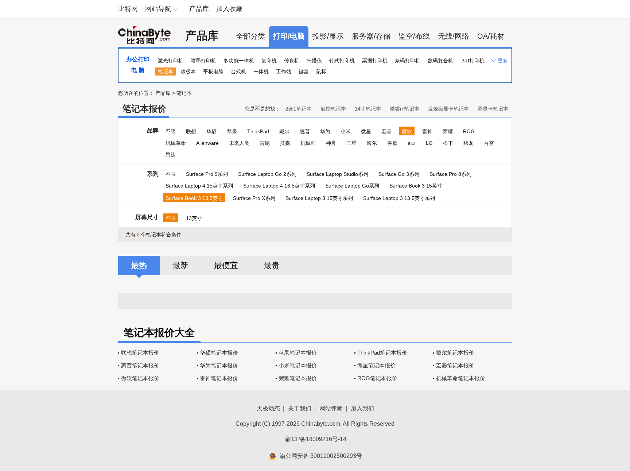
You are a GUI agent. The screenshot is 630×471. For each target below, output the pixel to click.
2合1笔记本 (298, 109)
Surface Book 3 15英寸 (415, 186)
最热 (139, 265)
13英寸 (194, 218)
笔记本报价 (144, 108)
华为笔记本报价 (219, 365)
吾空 (489, 143)
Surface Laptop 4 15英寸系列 (199, 186)
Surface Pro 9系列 (207, 174)
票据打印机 (375, 60)
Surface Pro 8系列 (450, 174)
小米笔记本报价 (298, 365)
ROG (469, 131)
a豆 (412, 143)
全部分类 (250, 36)
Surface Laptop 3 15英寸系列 (319, 198)
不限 (171, 131)
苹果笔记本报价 (298, 353)
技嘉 (285, 143)
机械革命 (176, 143)
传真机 (291, 60)
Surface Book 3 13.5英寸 (194, 198)
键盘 (304, 71)
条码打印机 (407, 60)
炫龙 (468, 143)
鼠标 (321, 71)
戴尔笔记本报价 (455, 353)
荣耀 (448, 131)
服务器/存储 (371, 36)
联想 (191, 131)
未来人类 (239, 143)
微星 (366, 131)
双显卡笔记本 (493, 109)
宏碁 (386, 131)
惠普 (305, 131)
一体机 (261, 71)
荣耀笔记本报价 (298, 378)
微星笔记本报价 (376, 365)
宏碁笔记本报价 (455, 365)
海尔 (372, 143)
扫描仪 (314, 60)
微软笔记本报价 (140, 378)
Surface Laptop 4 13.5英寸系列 (279, 186)
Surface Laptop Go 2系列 (267, 174)
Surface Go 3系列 (398, 174)
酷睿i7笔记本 (404, 109)
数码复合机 (440, 60)
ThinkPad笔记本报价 (382, 353)
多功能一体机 (238, 60)
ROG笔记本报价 (377, 378)
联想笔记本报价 (140, 353)
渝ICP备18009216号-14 (315, 439)
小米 (346, 131)
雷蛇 (265, 143)
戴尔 (284, 131)
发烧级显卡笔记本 (448, 109)
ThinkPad (258, 131)
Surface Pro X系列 (254, 198)
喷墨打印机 (203, 60)
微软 (407, 131)
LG (429, 143)
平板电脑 (213, 71)
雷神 (427, 131)
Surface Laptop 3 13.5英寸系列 (399, 198)
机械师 (308, 143)
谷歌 (392, 143)
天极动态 (268, 408)
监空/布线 (414, 36)
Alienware (207, 143)
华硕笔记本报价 (219, 353)
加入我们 (362, 408)
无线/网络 (453, 36)
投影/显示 (328, 36)
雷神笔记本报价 (219, 378)
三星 (351, 143)
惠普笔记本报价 (140, 365)
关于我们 (299, 408)
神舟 (331, 143)
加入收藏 (229, 8)
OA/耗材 (491, 36)
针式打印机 (342, 60)
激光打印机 (170, 60)
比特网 (128, 8)
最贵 (272, 265)
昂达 (171, 155)
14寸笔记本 (368, 109)
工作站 (283, 71)
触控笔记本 (333, 109)
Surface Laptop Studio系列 (337, 174)
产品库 (199, 8)
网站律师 (331, 408)
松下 (448, 143)
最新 (180, 265)
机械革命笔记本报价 (460, 378)
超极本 (188, 71)
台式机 (238, 71)
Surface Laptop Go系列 (352, 186)
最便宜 (226, 265)
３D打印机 (472, 60)
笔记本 (165, 71)
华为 (325, 131)
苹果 (232, 131)
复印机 (269, 60)
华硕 (211, 131)
